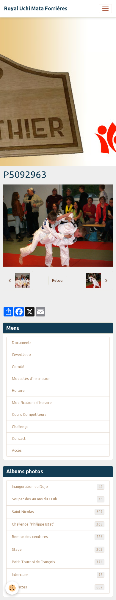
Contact (19, 438)
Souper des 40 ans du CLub (57, 499)
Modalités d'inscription (31, 379)
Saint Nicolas (57, 512)
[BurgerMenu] (105, 8)
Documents (22, 343)
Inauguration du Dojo (57, 486)
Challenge (20, 427)
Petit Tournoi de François (57, 562)
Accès (17, 450)
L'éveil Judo (21, 355)
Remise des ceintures (57, 537)
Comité (18, 367)
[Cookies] (12, 588)
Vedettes (57, 587)
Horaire (18, 390)
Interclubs (57, 575)
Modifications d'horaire (32, 403)
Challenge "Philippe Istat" (57, 524)
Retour (58, 280)
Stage (57, 549)
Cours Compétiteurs (29, 414)
